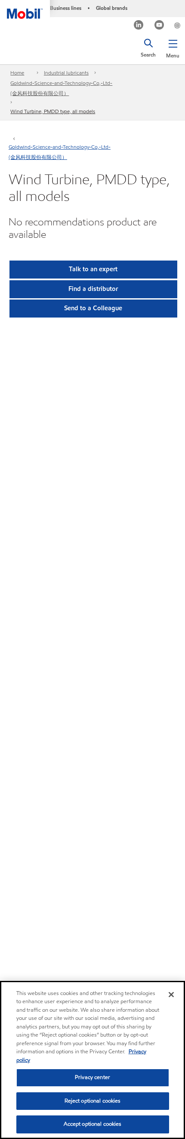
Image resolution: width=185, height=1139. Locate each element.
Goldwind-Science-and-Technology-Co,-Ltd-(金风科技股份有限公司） (61, 88)
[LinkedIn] (138, 26)
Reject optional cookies (93, 1101)
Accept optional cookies (93, 1124)
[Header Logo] (25, 9)
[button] (172, 47)
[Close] (171, 994)
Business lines (65, 8)
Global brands (111, 8)
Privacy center (92, 1077)
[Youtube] (159, 26)
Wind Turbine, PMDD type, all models (52, 111)
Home (17, 72)
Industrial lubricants (66, 72)
